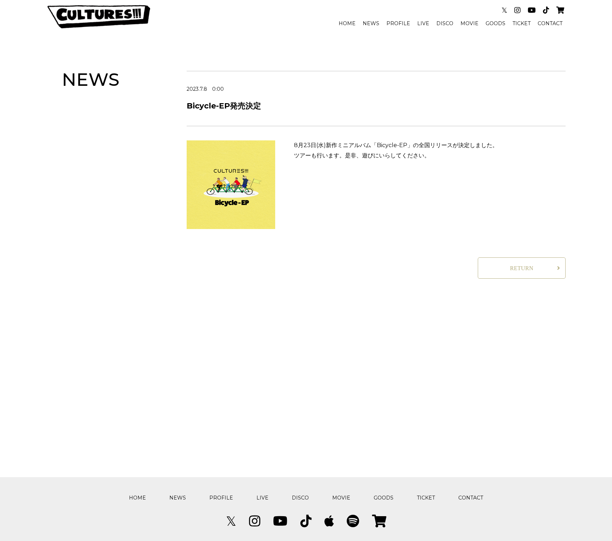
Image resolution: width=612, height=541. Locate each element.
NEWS (371, 23)
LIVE (423, 23)
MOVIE (469, 23)
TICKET (521, 23)
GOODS (495, 23)
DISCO (444, 23)
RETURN (521, 268)
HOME (347, 23)
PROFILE (398, 23)
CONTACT (550, 23)
